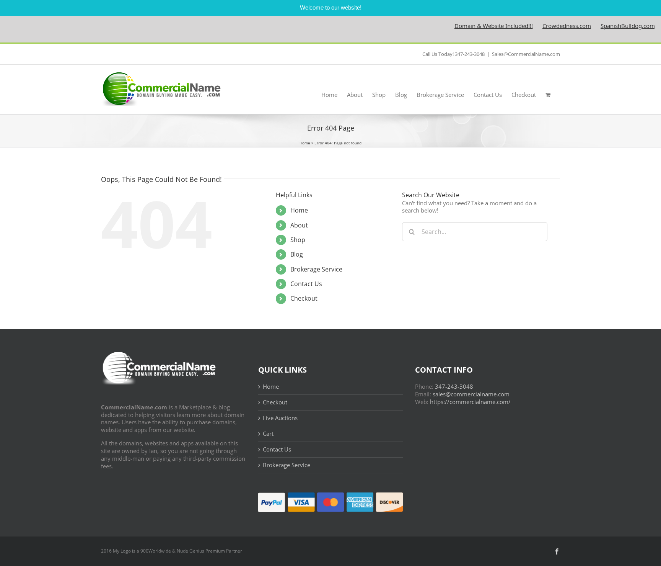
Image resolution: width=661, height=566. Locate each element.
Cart (268, 433)
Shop (297, 240)
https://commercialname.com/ (470, 402)
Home (305, 143)
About (299, 225)
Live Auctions (280, 418)
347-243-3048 (454, 386)
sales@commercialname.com (471, 394)
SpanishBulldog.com (615, 25)
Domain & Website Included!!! (481, 25)
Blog (296, 254)
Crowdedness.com (554, 25)
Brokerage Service (316, 269)
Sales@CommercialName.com (526, 54)
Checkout (303, 298)
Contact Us (306, 284)
